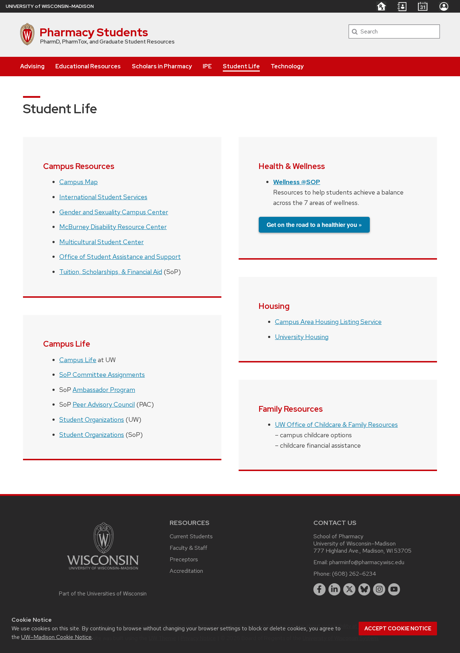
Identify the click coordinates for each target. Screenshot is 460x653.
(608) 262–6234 (354, 573)
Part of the (103, 593)
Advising (32, 66)
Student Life (241, 66)
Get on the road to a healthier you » (314, 224)
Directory (401, 6)
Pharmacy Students (94, 32)
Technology (287, 66)
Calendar (423, 6)
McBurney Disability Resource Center (113, 227)
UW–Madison (50, 6)
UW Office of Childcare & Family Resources (336, 424)
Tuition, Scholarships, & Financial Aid (110, 272)
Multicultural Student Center (101, 242)
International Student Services (103, 197)
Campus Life (77, 360)
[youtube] (394, 589)
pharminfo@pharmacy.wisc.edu (366, 562)
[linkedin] (334, 589)
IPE (207, 66)
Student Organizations (91, 419)
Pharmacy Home (381, 6)
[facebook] (319, 589)
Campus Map (78, 182)
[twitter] (349, 589)
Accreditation (186, 571)
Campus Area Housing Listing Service (328, 322)
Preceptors (184, 559)
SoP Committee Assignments (102, 374)
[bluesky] (364, 589)
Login (444, 6)
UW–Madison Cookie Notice (56, 637)
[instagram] (379, 589)
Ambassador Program (104, 389)
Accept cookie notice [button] (397, 628)
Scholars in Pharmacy (162, 66)
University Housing (301, 337)
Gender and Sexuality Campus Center (113, 212)
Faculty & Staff (188, 548)
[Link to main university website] (103, 571)
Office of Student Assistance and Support (120, 256)
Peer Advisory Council (104, 404)
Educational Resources (88, 66)
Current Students (191, 536)
